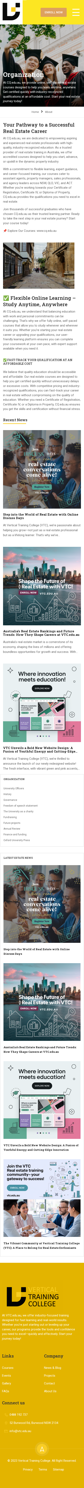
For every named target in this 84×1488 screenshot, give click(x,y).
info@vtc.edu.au (20, 1431)
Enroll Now (54, 12)
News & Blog (52, 1368)
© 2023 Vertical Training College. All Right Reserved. (42, 1461)
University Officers (13, 788)
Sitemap (58, 1469)
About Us (50, 1391)
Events (6, 1375)
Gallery (6, 1383)
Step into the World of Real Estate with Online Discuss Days (40, 516)
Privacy (28, 1469)
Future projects (11, 823)
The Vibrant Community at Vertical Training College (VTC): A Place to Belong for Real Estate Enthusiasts (41, 1245)
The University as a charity (18, 811)
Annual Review (11, 828)
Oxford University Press (16, 840)
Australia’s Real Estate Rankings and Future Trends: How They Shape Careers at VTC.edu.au (41, 632)
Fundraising (10, 817)
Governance (10, 800)
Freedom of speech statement (20, 805)
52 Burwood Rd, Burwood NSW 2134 (34, 1423)
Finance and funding (15, 834)
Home (35, 111)
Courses (7, 1368)
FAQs (5, 1391)
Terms (43, 1469)
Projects (49, 1375)
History (7, 794)
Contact (49, 1383)
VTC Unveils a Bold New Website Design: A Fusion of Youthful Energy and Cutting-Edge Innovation (39, 749)
